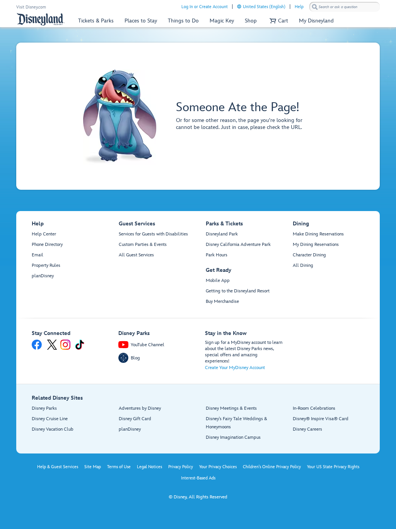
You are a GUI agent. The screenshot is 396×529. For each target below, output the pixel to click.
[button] (278, 20)
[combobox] (344, 6)
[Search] (315, 6)
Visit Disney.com (31, 7)
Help (299, 6)
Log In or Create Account (204, 6)
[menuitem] (239, 6)
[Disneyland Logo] (40, 19)
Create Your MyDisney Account (235, 368)
